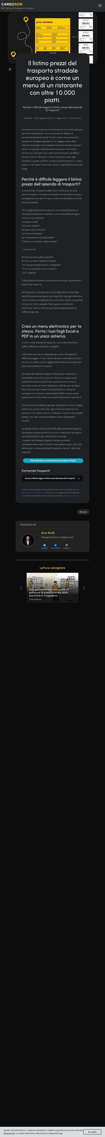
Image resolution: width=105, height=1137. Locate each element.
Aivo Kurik (28, 118)
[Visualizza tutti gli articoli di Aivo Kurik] (28, 540)
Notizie (83, 511)
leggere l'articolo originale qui (33, 492)
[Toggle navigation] (99, 5)
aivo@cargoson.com (70, 496)
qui (61, 1133)
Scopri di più (9, 1133)
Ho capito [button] (92, 1132)
